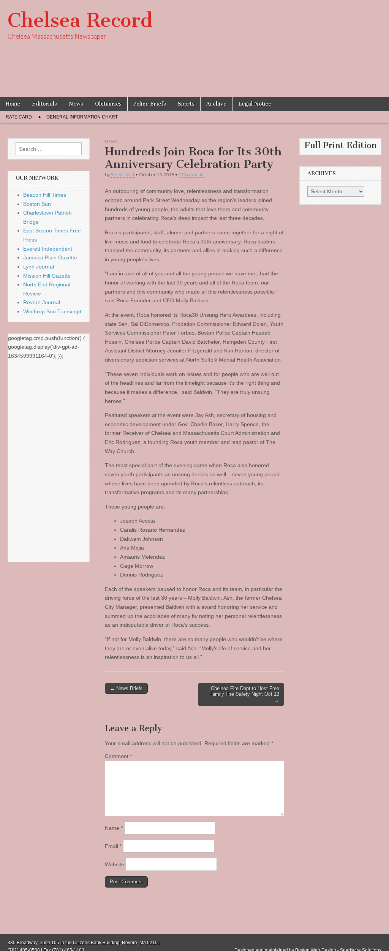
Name (114, 828)
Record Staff (122, 174)
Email (113, 846)
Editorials (44, 104)
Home (13, 104)
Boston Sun (37, 204)
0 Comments (191, 174)
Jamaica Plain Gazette (50, 257)
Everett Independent (47, 249)
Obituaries (108, 104)
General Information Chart (82, 117)
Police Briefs (149, 104)
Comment (118, 756)
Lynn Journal (38, 267)
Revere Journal (41, 302)
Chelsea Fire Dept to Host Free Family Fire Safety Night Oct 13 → (244, 694)
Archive (216, 104)
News (76, 104)
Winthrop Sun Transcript (52, 311)
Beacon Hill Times (44, 195)
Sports (186, 104)
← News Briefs (126, 688)
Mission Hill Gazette (47, 276)
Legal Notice (254, 104)
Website (114, 864)
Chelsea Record (80, 20)
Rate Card (19, 117)
